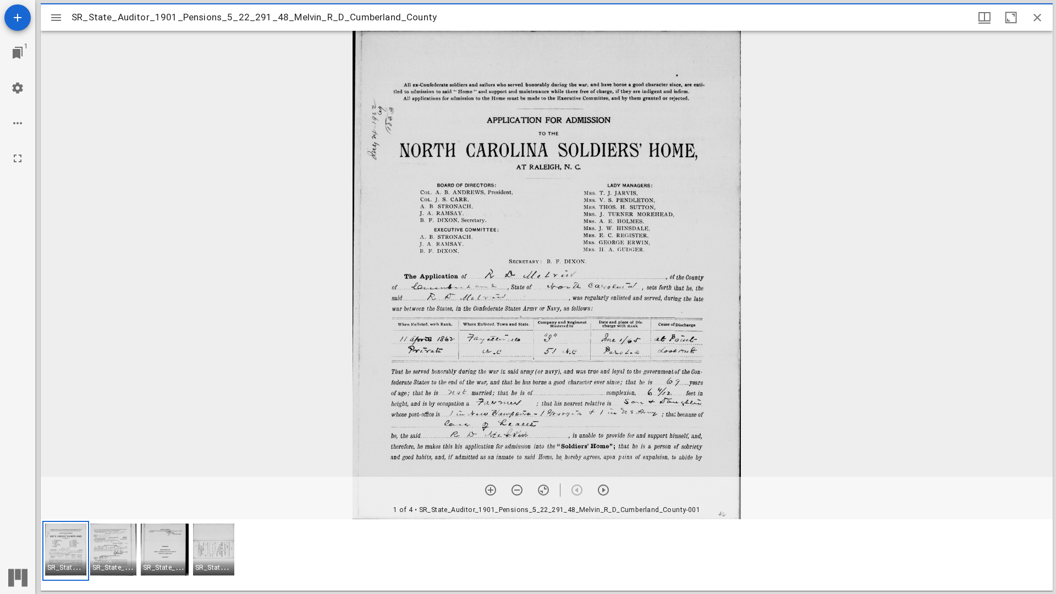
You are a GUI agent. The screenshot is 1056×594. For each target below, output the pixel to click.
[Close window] (1037, 17)
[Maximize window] (1011, 17)
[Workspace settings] (17, 88)
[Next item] (603, 490)
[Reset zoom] (543, 490)
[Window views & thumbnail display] (984, 17)
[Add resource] (17, 17)
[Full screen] (17, 158)
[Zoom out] (517, 490)
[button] (65, 551)
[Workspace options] (17, 123)
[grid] (547, 555)
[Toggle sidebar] (56, 17)
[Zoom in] (490, 490)
